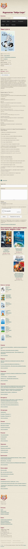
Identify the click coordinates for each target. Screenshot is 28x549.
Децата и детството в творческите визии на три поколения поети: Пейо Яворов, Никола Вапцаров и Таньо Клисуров (13, 386)
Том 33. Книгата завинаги (7, 319)
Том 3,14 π (8, 302)
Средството (3, 412)
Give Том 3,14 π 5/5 (5, 202)
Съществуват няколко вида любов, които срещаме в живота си (13, 483)
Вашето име (3, 184)
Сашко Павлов (7, 55)
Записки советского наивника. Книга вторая (19, 274)
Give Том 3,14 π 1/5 (1, 202)
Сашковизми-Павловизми (8, 295)
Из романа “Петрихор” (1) (6, 414)
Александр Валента (19, 276)
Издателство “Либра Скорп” (14, 12)
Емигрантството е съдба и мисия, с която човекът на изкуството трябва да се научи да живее (12, 400)
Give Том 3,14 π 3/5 (3, 202)
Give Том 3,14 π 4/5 (4, 202)
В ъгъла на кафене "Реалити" (6, 249)
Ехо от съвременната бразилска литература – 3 (10, 364)
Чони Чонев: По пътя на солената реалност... (10, 404)
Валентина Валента (19, 275)
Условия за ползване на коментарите (8, 224)
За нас (7, 25)
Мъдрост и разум (18, 248)
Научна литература (5, 521)
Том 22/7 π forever (8, 287)
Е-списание (20, 21)
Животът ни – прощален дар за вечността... (10, 378)
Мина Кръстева (6, 251)
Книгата (7, 335)
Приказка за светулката (5, 448)
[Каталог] (4, 5)
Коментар (3, 188)
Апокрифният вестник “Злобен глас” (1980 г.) (10, 481)
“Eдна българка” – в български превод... (8, 376)
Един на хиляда (4, 470)
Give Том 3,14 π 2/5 (2, 202)
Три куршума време (4, 434)
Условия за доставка (5, 512)
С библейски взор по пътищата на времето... (10, 402)
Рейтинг (2, 201)
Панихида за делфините (5, 423)
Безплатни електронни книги (6, 524)
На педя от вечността (5, 427)
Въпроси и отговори (5, 514)
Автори (2, 24)
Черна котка (3, 438)
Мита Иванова (19, 249)
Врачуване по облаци (5, 425)
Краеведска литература (5, 522)
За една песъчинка (4, 450)
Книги (7, 21)
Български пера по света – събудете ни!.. (9, 392)
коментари (5, 180)
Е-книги (13, 21)
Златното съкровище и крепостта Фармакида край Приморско (13, 462)
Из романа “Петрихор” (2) (6, 416)
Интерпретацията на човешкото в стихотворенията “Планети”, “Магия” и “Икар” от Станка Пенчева (12, 389)
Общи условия (3, 511)
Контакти (13, 24)
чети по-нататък (4, 355)
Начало (3, 21)
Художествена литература (10, 57)
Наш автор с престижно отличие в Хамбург (9, 350)
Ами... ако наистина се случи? (7, 472)
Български (5, 59)
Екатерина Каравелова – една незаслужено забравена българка (13, 366)
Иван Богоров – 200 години (6, 460)
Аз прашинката (4, 436)
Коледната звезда (4, 446)
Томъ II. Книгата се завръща (8, 328)
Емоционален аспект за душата (7, 474)
